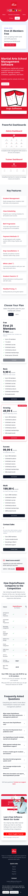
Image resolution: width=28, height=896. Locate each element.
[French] (16, 10)
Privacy (11, 18)
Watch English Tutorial (15, 834)
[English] (10, 10)
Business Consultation (14, 14)
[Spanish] (19, 10)
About (3, 14)
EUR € (10, 314)
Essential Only (14, 892)
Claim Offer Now (10, 45)
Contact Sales (14, 549)
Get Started (5, 84)
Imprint (14, 874)
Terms (24, 14)
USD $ (16, 314)
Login (17, 18)
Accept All (5, 892)
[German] (13, 10)
